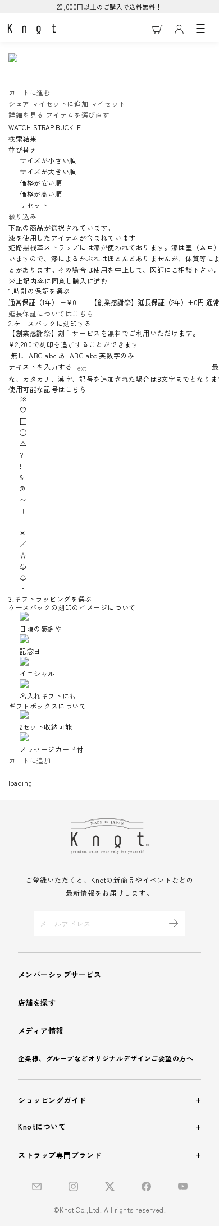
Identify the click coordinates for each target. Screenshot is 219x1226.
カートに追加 (29, 760)
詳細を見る (26, 114)
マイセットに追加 (59, 103)
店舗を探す (37, 1002)
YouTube (183, 1186)
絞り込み (22, 216)
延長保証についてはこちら (50, 313)
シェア (19, 103)
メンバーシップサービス (59, 974)
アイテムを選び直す (78, 114)
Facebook (146, 1186)
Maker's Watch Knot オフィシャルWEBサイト (31, 29)
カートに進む (29, 92)
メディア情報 (40, 1030)
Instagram (73, 1186)
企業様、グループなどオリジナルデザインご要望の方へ (105, 1058)
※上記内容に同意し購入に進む (59, 280)
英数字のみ (102, 355)
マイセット (108, 103)
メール (37, 1186)
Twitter (110, 1186)
